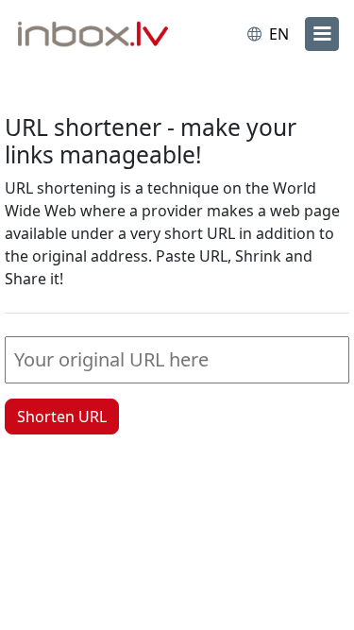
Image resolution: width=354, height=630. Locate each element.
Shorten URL (62, 416)
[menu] (322, 34)
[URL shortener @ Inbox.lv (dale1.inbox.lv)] (97, 36)
